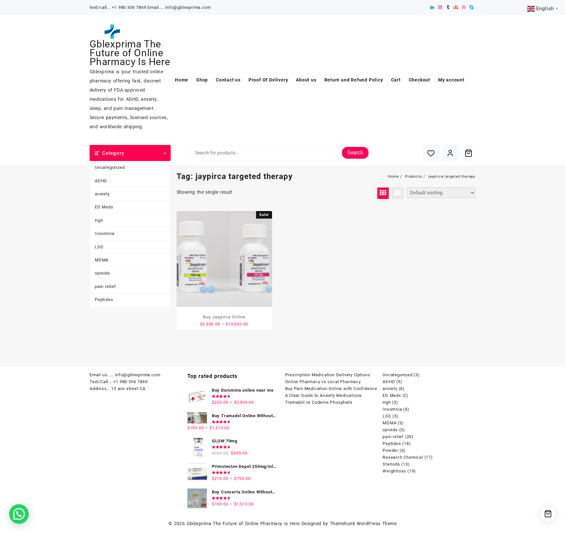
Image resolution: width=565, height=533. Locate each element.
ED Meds (104, 206)
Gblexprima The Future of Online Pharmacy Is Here (130, 52)
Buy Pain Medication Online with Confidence (331, 388)
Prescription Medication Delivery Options (327, 374)
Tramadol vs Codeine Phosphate (318, 402)
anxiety (102, 193)
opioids (102, 273)
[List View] (397, 193)
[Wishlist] (431, 153)
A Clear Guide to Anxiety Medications (323, 395)
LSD (99, 246)
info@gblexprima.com (137, 374)
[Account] (450, 153)
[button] (19, 514)
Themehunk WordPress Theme (363, 523)
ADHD (101, 180)
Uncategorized (110, 167)
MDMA (102, 260)
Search (355, 153)
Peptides (104, 299)
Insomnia (104, 233)
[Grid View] (383, 193)
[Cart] (468, 153)
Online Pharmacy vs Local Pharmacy (323, 381)
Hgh (99, 220)
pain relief (105, 286)
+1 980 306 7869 (130, 381)
